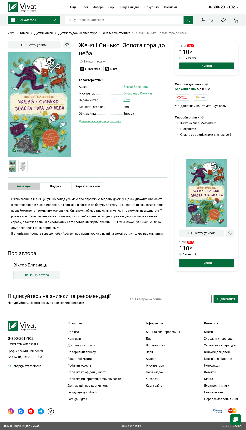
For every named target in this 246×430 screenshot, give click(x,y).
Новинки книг (214, 392)
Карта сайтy (154, 385)
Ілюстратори (155, 365)
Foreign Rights (77, 399)
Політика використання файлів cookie (94, 379)
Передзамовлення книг (221, 399)
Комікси (210, 372)
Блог (149, 338)
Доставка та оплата (81, 345)
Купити (207, 66)
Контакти (74, 338)
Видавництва (155, 345)
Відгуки (55, 186)
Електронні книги (216, 385)
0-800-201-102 (20, 338)
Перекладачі (155, 372)
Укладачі (152, 379)
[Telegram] (41, 411)
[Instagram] (11, 411)
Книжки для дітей (217, 352)
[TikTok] (51, 411)
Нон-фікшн (212, 365)
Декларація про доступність (87, 385)
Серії (149, 352)
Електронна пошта (148, 299)
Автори (151, 359)
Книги (208, 332)
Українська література (220, 345)
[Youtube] (31, 411)
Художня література (218, 338)
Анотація (24, 186)
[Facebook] (21, 411)
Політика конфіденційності (86, 372)
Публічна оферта (79, 365)
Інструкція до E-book (82, 392)
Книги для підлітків (218, 359)
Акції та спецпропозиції (163, 332)
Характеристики (87, 186)
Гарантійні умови (79, 359)
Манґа (208, 379)
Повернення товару (81, 352)
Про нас (73, 332)
